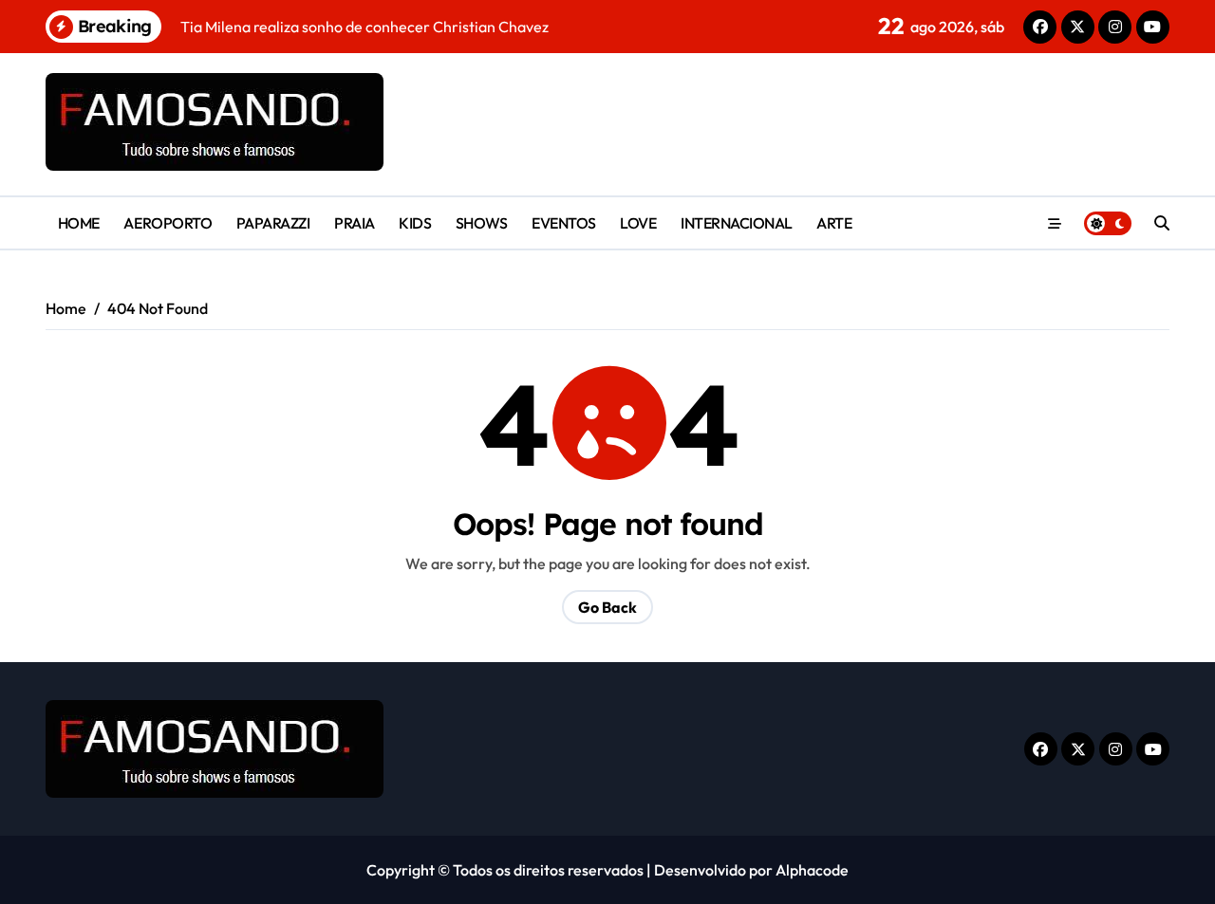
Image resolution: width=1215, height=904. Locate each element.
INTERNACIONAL (737, 222)
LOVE (638, 222)
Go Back (607, 607)
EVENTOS (564, 222)
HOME (79, 222)
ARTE (833, 222)
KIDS (415, 222)
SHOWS (482, 222)
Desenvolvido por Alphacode (751, 869)
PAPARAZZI (273, 222)
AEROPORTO (167, 222)
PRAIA (354, 222)
